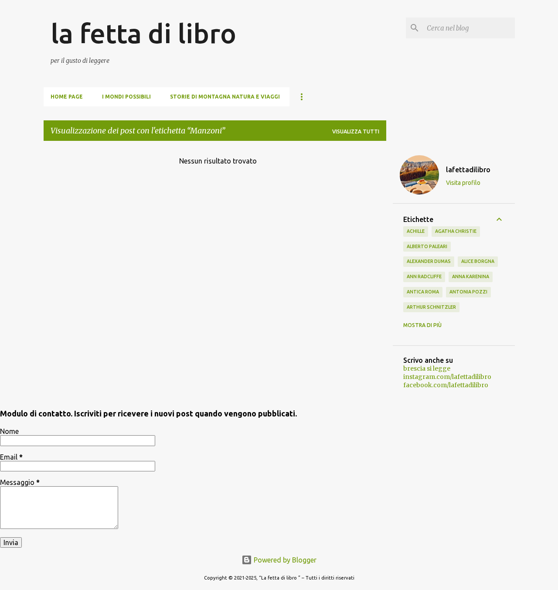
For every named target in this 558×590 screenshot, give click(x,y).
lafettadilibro (468, 170)
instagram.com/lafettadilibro (447, 377)
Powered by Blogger (284, 560)
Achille (416, 231)
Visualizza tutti (355, 131)
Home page (67, 96)
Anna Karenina (470, 276)
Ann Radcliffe (424, 276)
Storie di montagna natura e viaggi (225, 96)
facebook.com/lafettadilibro (445, 385)
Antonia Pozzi (468, 291)
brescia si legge (426, 368)
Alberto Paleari (427, 246)
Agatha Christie (455, 231)
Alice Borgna (477, 261)
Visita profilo (463, 182)
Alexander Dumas (429, 261)
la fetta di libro (143, 33)
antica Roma (423, 291)
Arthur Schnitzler (431, 307)
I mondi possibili (126, 96)
